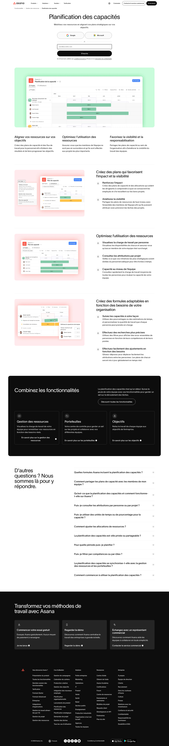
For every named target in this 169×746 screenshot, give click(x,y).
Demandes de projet (61, 716)
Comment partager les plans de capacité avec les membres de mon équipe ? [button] (110, 483)
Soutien (56, 3)
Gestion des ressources (40, 720)
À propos (121, 675)
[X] (65, 740)
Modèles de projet (103, 704)
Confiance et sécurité (125, 710)
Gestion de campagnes (62, 675)
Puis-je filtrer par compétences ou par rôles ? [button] (98, 554)
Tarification (67, 3)
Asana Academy (102, 683)
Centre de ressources (104, 694)
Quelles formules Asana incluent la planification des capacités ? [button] (108, 472)
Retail (77, 702)
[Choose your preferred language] (109, 3)
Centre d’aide (101, 675)
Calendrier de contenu (62, 679)
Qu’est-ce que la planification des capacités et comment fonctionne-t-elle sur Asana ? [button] (111, 495)
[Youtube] (79, 740)
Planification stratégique (62, 713)
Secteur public (80, 705)
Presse (120, 700)
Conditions (90, 741)
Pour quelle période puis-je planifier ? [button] (94, 545)
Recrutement (122, 687)
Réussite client (102, 708)
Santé (77, 698)
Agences (78, 723)
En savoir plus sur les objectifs (125, 440)
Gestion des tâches (61, 720)
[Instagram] (72, 740)
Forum (99, 690)
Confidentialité (123, 714)
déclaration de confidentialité (103, 59)
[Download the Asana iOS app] (117, 741)
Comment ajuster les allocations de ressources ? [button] (100, 526)
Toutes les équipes (82, 727)
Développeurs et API (104, 712)
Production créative (61, 683)
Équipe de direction (125, 679)
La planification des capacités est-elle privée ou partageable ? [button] (107, 535)
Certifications (101, 687)
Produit (77, 690)
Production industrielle (83, 713)
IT (76, 687)
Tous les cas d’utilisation (62, 724)
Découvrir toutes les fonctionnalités (116, 402)
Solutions (45, 3)
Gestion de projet (38, 716)
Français (54, 741)
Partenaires (101, 715)
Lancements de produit (62, 703)
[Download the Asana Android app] (129, 741)
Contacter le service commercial (134, 3)
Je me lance (151, 3)
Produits (33, 3)
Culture (120, 697)
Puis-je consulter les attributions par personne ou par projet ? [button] (107, 505)
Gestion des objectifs (61, 687)
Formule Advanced (39, 697)
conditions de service (80, 59)
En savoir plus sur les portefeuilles (80, 440)
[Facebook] (75, 740)
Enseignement (80, 709)
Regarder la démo (72, 645)
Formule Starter (37, 693)
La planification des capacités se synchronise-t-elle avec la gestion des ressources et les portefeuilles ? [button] (110, 564)
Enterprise (36, 700)
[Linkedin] (68, 740)
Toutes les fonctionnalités (41, 679)
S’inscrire (84, 53)
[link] (18, 8)
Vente (77, 694)
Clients (120, 683)
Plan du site (101, 719)
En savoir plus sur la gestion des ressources (35, 439)
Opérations (79, 683)
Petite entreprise (81, 675)
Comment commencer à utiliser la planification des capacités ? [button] (107, 575)
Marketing (78, 679)
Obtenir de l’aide (102, 679)
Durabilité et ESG (124, 724)
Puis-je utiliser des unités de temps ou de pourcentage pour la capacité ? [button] (107, 516)
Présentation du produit (40, 675)
